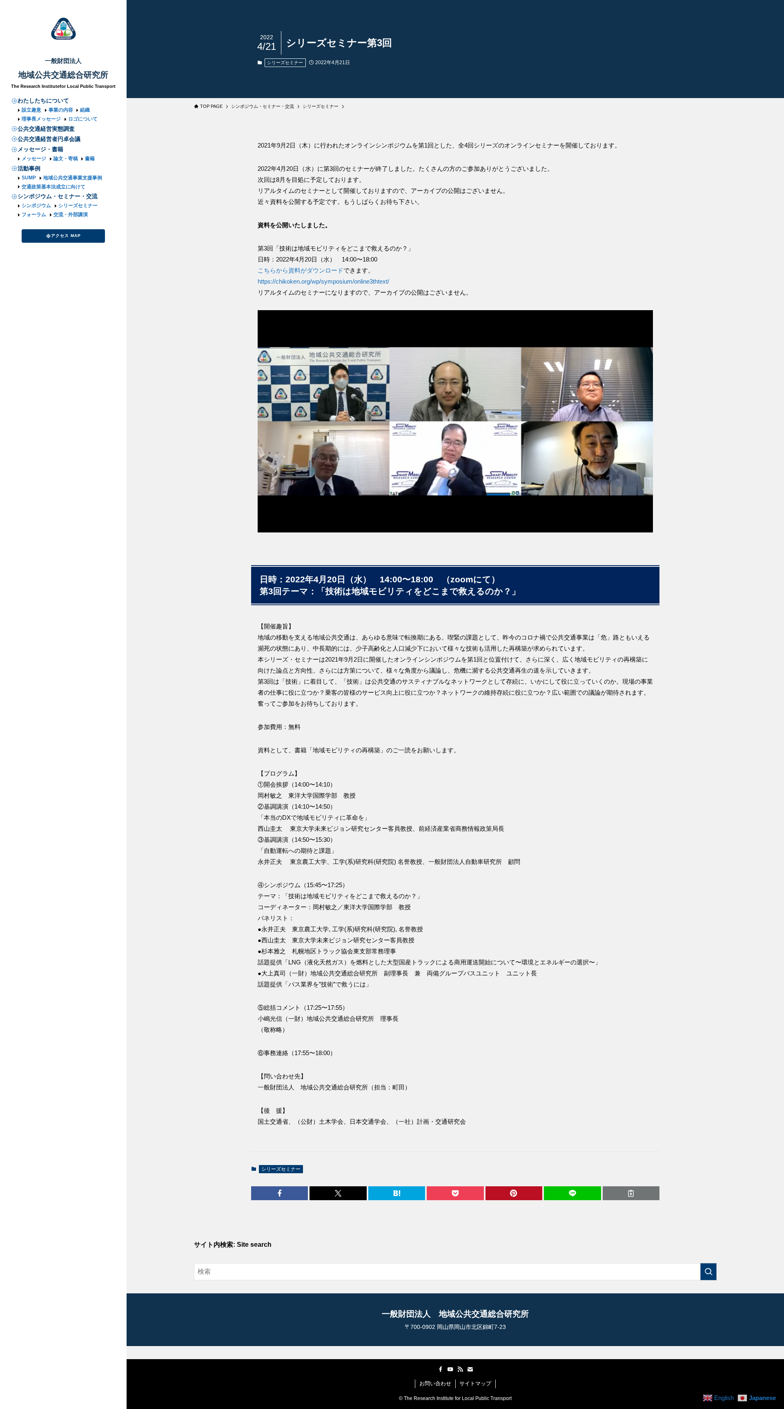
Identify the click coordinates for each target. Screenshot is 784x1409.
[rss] (460, 1369)
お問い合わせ (435, 1383)
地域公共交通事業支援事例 (72, 178)
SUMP (29, 178)
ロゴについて (83, 119)
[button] (279, 1193)
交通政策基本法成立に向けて (53, 187)
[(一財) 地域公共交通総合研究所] (63, 29)
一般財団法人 (63, 60)
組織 (85, 110)
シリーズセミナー (78, 205)
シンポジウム (36, 205)
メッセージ (34, 158)
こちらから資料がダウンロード (300, 270)
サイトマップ (475, 1383)
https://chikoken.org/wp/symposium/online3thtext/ (323, 281)
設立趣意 (31, 110)
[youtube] (450, 1369)
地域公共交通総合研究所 (63, 74)
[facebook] (440, 1369)
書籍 (90, 158)
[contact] (470, 1369)
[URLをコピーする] (631, 1193)
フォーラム (34, 214)
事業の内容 (61, 110)
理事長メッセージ (41, 119)
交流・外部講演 (70, 214)
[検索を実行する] (708, 1271)
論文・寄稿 (65, 158)
